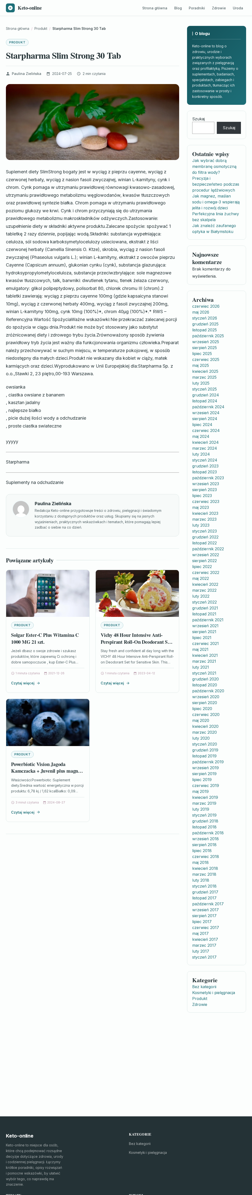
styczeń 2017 (204, 957)
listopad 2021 (204, 613)
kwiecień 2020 (205, 726)
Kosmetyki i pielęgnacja (213, 992)
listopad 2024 (204, 400)
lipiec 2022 (202, 566)
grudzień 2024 (205, 394)
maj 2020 (200, 720)
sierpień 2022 (204, 560)
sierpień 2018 (204, 844)
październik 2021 (207, 619)
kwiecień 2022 (205, 584)
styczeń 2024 (204, 460)
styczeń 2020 (204, 744)
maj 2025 (200, 365)
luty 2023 (200, 525)
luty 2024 (201, 454)
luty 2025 (200, 383)
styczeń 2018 (204, 886)
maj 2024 (200, 436)
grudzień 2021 (205, 608)
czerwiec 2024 (206, 430)
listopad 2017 (204, 897)
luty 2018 (200, 880)
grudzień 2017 (205, 892)
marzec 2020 (204, 732)
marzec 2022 (204, 590)
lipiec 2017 (202, 921)
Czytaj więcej (22, 683)
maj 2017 (200, 933)
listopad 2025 (204, 329)
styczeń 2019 (204, 815)
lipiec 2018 (202, 850)
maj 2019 (200, 791)
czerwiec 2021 (205, 643)
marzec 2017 (204, 945)
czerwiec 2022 (205, 572)
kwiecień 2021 (205, 655)
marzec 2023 (204, 519)
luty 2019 (200, 809)
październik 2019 (208, 761)
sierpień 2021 (204, 631)
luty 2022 (200, 596)
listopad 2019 (204, 755)
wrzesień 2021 (205, 625)
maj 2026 (200, 312)
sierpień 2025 (204, 347)
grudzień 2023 (205, 466)
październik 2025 (208, 335)
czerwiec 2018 (205, 856)
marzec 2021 (204, 661)
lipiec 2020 (202, 708)
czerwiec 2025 (205, 359)
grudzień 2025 (205, 323)
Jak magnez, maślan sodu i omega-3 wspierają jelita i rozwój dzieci (216, 202)
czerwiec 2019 (205, 785)
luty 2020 (201, 738)
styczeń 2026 (204, 318)
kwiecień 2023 (205, 513)
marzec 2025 (204, 377)
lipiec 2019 (202, 779)
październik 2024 (208, 406)
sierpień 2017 (204, 915)
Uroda (238, 8)
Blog (178, 8)
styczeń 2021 (204, 673)
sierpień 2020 (204, 702)
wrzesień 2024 (206, 412)
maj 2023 (200, 507)
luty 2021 (200, 667)
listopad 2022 (204, 542)
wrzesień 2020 (205, 696)
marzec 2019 (204, 803)
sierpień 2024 (204, 418)
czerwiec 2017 (205, 927)
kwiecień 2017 (205, 939)
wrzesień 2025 (205, 341)
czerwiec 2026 (206, 306)
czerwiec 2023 (205, 501)
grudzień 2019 (205, 750)
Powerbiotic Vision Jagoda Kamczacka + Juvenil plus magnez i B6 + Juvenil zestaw (46, 771)
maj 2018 (200, 862)
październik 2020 (208, 690)
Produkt (17, 42)
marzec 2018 (204, 874)
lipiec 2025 (202, 353)
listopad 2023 (204, 471)
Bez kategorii (204, 986)
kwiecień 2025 (205, 371)
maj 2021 (200, 649)
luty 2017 (200, 951)
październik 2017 (208, 903)
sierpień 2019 (204, 773)
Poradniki (197, 8)
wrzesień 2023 (205, 483)
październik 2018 (208, 832)
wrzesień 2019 (205, 767)
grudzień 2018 (205, 821)
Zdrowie (219, 8)
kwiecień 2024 (205, 442)
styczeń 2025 (204, 389)
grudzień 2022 (205, 537)
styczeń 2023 (204, 531)
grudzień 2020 (205, 679)
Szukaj (198, 118)
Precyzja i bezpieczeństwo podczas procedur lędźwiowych (215, 184)
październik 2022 (208, 548)
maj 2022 (200, 578)
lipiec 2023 (202, 495)
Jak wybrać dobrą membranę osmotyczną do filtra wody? (214, 166)
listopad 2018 (204, 826)
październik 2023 (208, 477)
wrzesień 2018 (205, 838)
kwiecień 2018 (205, 868)
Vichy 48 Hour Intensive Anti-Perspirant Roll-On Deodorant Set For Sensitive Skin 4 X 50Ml (136, 641)
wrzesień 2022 (205, 554)
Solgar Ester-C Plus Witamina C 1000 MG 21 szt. (45, 638)
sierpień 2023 (204, 489)
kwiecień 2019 (205, 797)
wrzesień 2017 (205, 909)
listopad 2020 (204, 684)
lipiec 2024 (202, 424)
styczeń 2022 (204, 602)
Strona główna (154, 8)
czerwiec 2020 (206, 714)
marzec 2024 (204, 448)
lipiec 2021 (201, 637)
